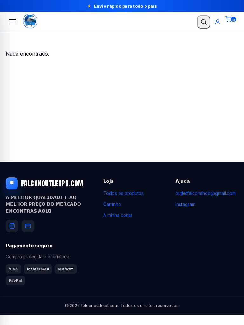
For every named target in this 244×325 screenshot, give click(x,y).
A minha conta (117, 215)
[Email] (28, 226)
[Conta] (217, 22)
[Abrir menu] (12, 22)
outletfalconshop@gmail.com (205, 193)
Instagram (185, 204)
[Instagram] (12, 226)
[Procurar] (203, 22)
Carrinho (112, 204)
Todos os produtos (123, 193)
